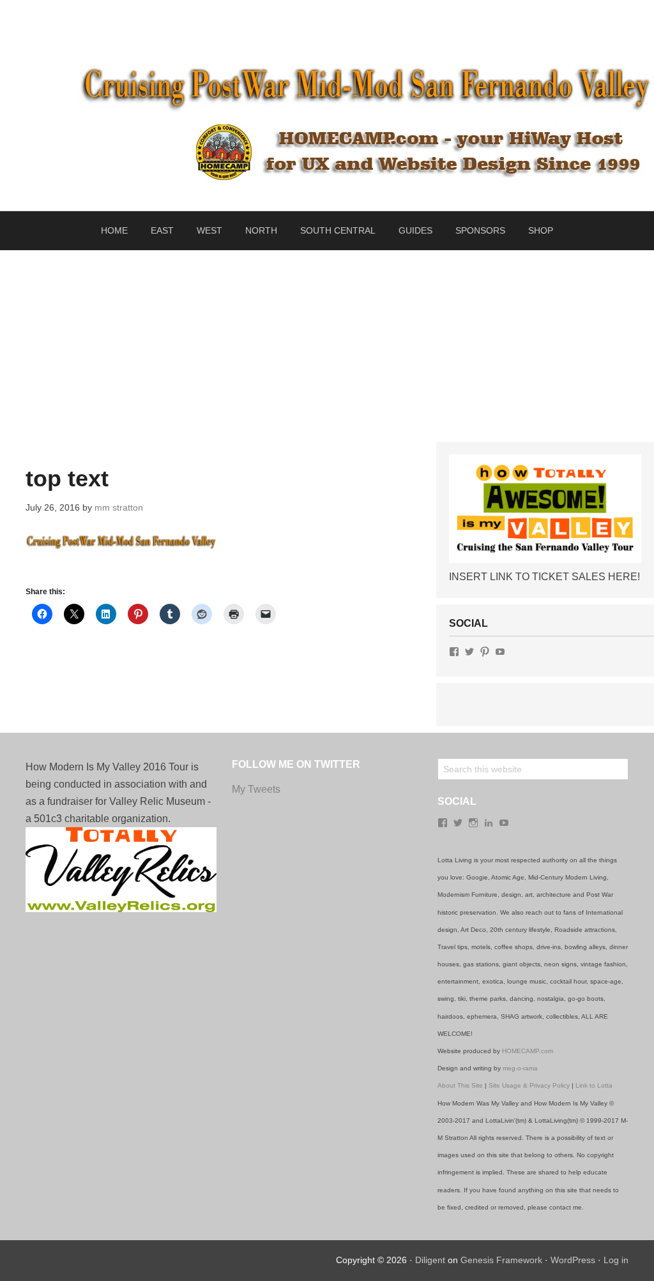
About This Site (460, 1085)
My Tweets (256, 789)
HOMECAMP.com (527, 1050)
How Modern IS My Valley (327, 29)
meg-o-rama (520, 1068)
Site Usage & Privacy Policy (529, 1085)
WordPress (573, 1260)
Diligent (430, 1260)
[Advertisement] (327, 346)
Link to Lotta (593, 1085)
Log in (616, 1260)
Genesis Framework (501, 1260)
